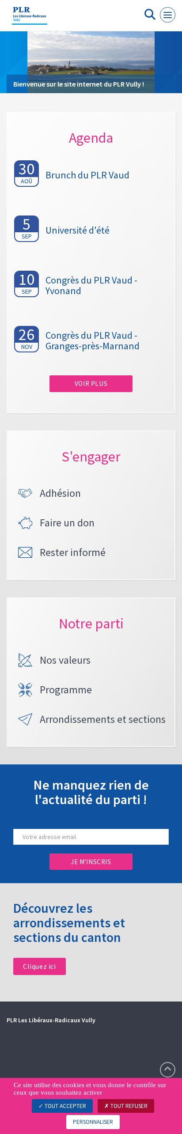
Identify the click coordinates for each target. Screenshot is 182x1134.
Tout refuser (128, 1106)
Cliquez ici (39, 966)
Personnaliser (93, 1122)
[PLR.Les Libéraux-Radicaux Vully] (29, 19)
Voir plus (91, 383)
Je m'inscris (91, 862)
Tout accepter (64, 1106)
